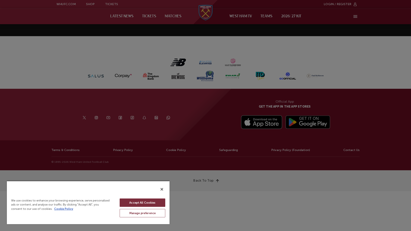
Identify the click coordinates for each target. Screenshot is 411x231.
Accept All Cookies (142, 202)
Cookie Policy (63, 208)
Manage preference (142, 213)
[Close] (162, 189)
